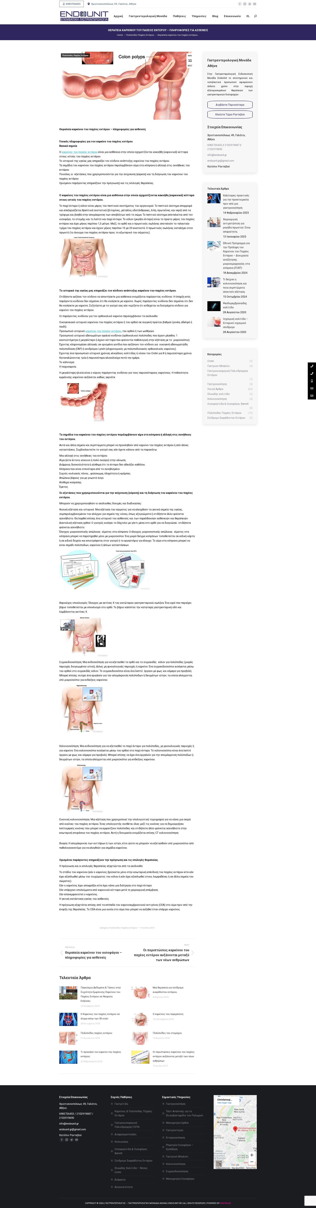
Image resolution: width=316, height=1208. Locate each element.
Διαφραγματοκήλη (125, 1134)
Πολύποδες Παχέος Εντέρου (75, 55)
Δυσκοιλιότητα (124, 1187)
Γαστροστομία (174, 1130)
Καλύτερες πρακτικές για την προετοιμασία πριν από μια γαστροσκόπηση (236, 201)
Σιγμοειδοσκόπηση (177, 1171)
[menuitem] (118, 16)
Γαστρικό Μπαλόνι (177, 1156)
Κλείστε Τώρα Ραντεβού (230, 114)
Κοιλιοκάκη (121, 1141)
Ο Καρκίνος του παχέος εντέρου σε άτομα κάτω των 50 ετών (100, 1016)
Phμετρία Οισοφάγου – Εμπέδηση (179, 1147)
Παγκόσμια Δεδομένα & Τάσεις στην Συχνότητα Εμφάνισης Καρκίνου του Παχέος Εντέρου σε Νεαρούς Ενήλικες (101, 994)
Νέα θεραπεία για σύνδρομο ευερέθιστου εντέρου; (168, 990)
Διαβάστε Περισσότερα (230, 104)
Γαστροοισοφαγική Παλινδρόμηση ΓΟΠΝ (127, 1124)
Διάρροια (120, 1179)
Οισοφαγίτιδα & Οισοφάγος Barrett (131, 1151)
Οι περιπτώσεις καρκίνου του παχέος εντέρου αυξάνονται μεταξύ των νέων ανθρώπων (174, 1056)
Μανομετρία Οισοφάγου (180, 1178)
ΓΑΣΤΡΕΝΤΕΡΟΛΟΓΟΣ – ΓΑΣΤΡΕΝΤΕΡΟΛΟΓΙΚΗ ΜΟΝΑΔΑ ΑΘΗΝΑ (136, 1203)
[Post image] (68, 992)
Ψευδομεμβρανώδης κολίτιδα (235, 305)
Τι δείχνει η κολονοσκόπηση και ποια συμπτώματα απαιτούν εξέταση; (235, 285)
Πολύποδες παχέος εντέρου (96, 1033)
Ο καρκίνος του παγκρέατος (168, 1014)
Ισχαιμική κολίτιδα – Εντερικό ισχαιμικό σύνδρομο (235, 323)
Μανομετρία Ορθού (177, 1122)
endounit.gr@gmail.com (220, 160)
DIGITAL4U (225, 1203)
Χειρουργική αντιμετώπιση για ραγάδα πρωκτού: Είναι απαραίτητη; (236, 225)
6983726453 (214, 145)
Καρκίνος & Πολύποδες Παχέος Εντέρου (133, 1113)
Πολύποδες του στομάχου (167, 1033)
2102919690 (214, 149)
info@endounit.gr (217, 155)
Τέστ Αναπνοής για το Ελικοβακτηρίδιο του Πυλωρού (184, 1113)
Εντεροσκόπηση (175, 1137)
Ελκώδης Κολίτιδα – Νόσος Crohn (131, 1170)
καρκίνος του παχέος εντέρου (80, 152)
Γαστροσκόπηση (175, 1103)
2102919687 (232, 145)
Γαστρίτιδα (121, 1103)
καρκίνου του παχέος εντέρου (103, 331)
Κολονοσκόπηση (175, 1164)
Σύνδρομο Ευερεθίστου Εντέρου (133, 1160)
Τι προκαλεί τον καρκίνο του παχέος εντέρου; (101, 1054)
